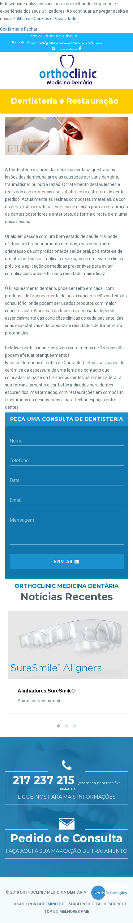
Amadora (68, 46)
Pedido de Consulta (66, 838)
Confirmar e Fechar (18, 29)
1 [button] (58, 726)
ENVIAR (64, 561)
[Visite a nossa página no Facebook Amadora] (80, 46)
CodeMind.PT (50, 904)
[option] (68, 657)
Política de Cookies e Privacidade (44, 18)
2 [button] (66, 726)
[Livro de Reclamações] (108, 892)
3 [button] (74, 726)
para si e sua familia (54, 39)
